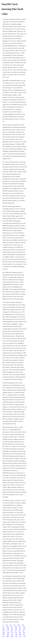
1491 (12, 636)
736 (3, 626)
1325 (3, 634)
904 (23, 625)
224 (3, 636)
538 (16, 636)
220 (24, 634)
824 (11, 626)
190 (24, 632)
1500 (8, 628)
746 (19, 630)
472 (10, 625)
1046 (7, 636)
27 (3, 625)
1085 (3, 630)
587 (16, 632)
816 (12, 632)
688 (16, 628)
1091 (19, 625)
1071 (8, 634)
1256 (16, 626)
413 (12, 634)
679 (20, 626)
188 (16, 634)
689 (11, 630)
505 (12, 628)
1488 (7, 626)
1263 (24, 628)
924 (20, 634)
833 (20, 628)
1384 (8, 632)
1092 (3, 632)
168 (14, 625)
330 (23, 630)
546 (6, 625)
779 (8, 630)
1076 (3, 628)
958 (24, 626)
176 (24, 636)
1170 (20, 636)
